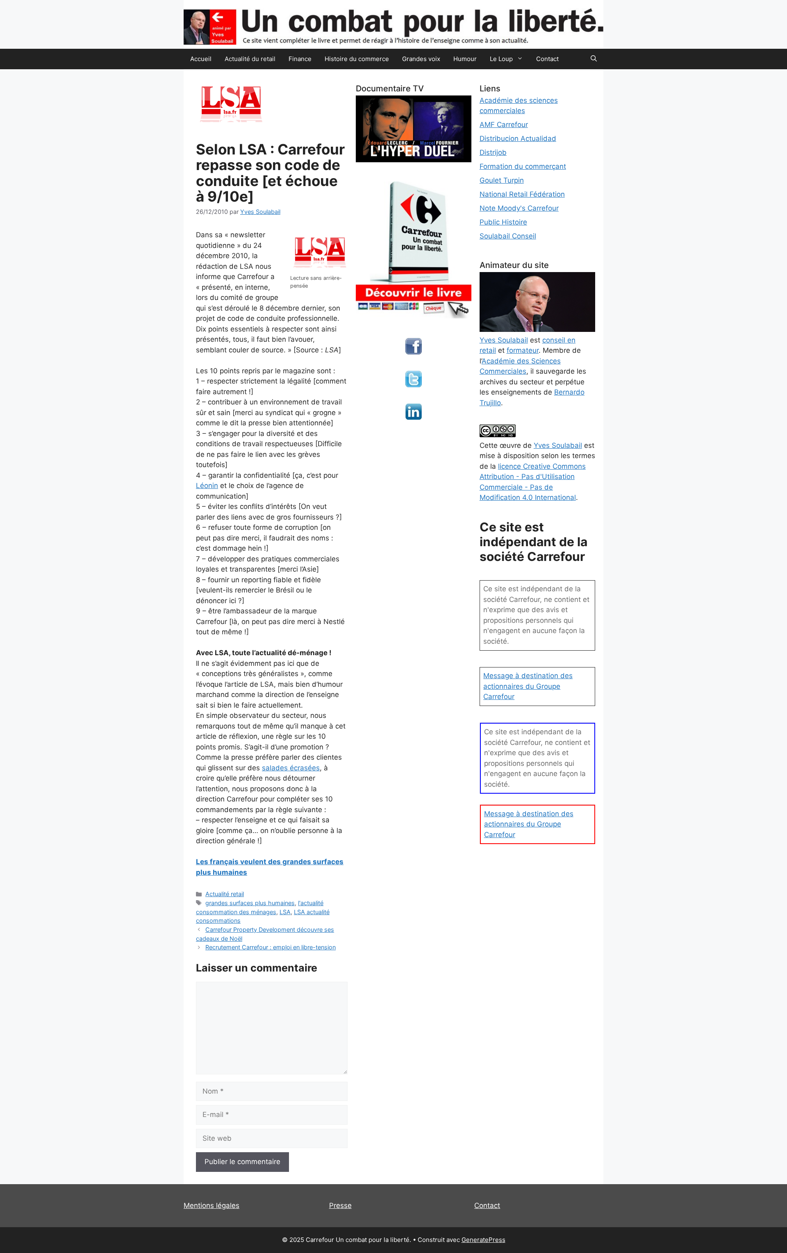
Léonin (207, 485)
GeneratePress (483, 1240)
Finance (300, 59)
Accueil (201, 59)
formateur (523, 350)
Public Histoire (503, 222)
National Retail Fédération (522, 194)
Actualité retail (224, 893)
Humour (465, 59)
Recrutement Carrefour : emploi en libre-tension (270, 947)
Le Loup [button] (501, 59)
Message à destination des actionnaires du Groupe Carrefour (528, 686)
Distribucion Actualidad (518, 138)
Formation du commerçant (523, 166)
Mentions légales (211, 1205)
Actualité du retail (250, 59)
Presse (340, 1205)
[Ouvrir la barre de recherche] (593, 59)
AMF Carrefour (504, 124)
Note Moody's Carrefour (519, 208)
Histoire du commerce (357, 59)
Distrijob (493, 152)
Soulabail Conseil (508, 236)
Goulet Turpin (502, 180)
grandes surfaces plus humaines (250, 902)
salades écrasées (291, 768)
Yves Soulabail (558, 445)
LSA (285, 911)
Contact (547, 59)
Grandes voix (421, 59)
